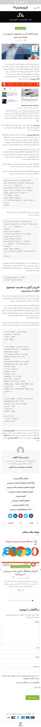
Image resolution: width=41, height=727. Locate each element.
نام (37, 647)
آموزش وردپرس (13, 19)
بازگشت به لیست (21, 523)
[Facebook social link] (26, 2)
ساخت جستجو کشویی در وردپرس (20, 509)
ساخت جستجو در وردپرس (21, 505)
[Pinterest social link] (20, 2)
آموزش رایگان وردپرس (20, 478)
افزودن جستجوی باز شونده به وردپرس (21, 491)
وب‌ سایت (36, 666)
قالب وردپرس (35, 79)
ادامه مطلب (20, 590)
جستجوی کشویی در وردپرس (21, 500)
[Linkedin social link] (18, 2)
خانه (30, 19)
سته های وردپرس (32, 135)
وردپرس (36, 125)
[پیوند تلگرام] (15, 2)
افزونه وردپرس (21, 496)
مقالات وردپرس (23, 19)
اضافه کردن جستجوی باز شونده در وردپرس (20, 483)
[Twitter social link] (23, 2)
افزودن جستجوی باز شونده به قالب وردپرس (21, 487)
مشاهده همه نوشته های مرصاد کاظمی (21, 467)
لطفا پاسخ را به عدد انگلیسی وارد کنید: (27, 682)
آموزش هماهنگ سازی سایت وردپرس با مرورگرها (20, 572)
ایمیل (37, 657)
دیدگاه (36, 622)
